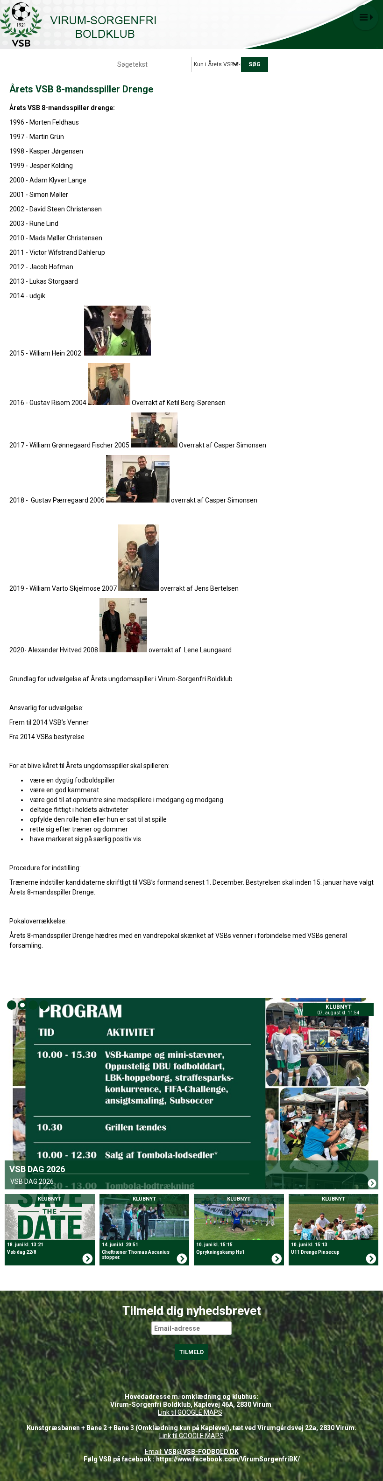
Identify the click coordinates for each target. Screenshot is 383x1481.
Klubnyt (339, 1007)
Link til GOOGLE (180, 1412)
